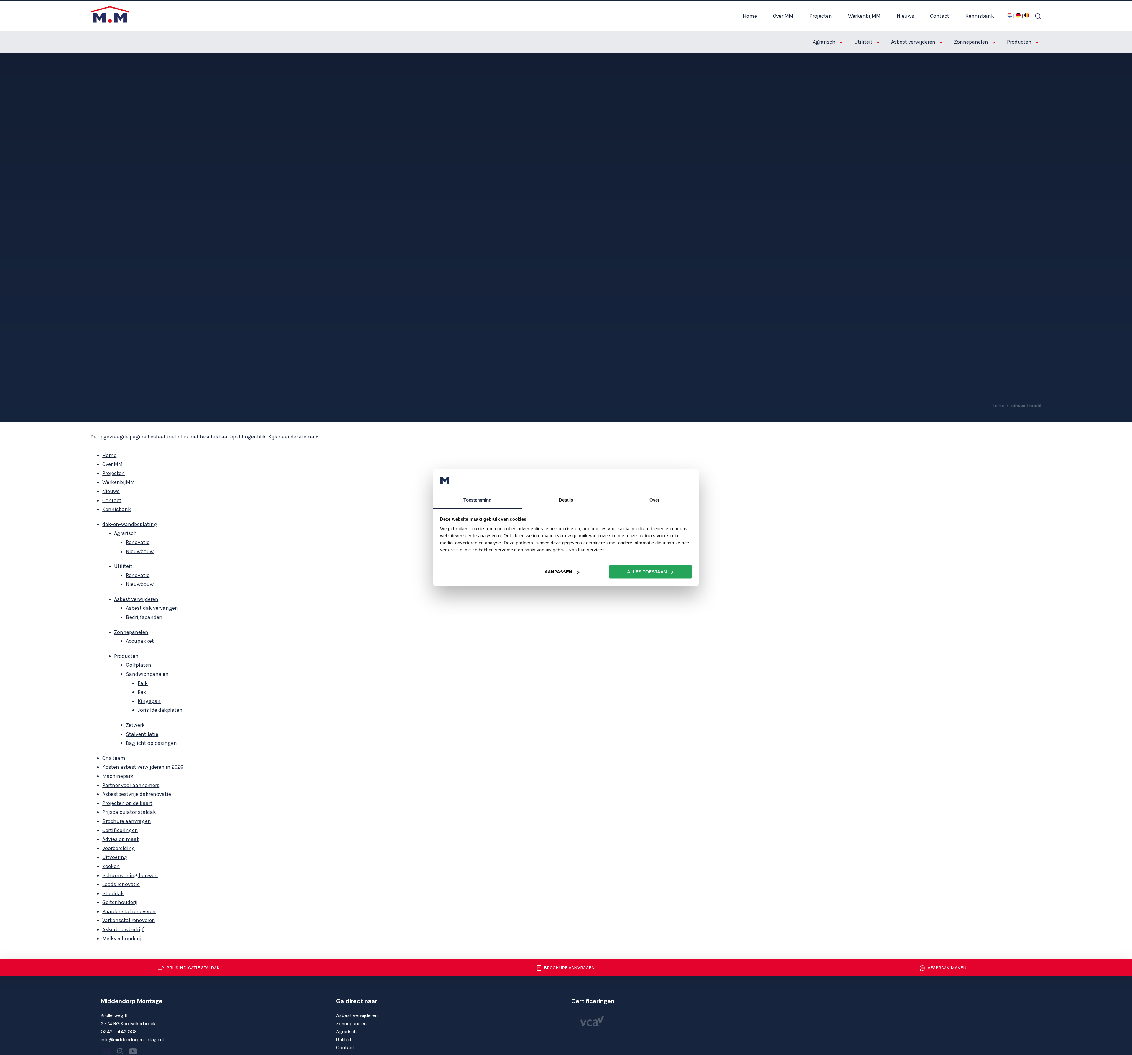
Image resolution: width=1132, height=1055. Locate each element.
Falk (143, 683)
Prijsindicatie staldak (192, 967)
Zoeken (111, 866)
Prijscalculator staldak (129, 812)
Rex (142, 692)
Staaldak (113, 893)
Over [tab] (654, 499)
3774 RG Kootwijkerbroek (128, 1024)
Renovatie (137, 542)
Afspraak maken (947, 967)
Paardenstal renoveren (129, 911)
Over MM (783, 16)
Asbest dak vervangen (152, 608)
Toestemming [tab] (477, 499)
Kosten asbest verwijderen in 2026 (142, 767)
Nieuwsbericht (1026, 406)
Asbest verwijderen (914, 42)
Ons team (113, 758)
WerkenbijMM (864, 16)
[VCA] (592, 1025)
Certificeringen (120, 830)
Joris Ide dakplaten (160, 710)
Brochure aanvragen (126, 821)
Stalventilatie (142, 734)
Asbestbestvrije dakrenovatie (136, 794)
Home (750, 16)
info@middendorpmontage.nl (132, 1039)
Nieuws (905, 16)
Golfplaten (138, 665)
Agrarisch (825, 42)
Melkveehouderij (122, 938)
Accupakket (140, 641)
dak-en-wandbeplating (129, 524)
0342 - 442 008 (119, 1031)
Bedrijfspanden (144, 617)
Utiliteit (864, 42)
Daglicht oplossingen (151, 743)
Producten (1020, 42)
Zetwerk (135, 725)
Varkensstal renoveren (128, 920)
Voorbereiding (118, 848)
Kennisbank (979, 16)
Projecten (820, 16)
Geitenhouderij (120, 902)
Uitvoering (114, 857)
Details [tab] (566, 499)
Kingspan (149, 701)
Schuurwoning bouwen (130, 875)
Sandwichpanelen (147, 674)
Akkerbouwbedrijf (123, 929)
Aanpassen (558, 571)
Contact (939, 16)
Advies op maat (120, 839)
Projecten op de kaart (127, 803)
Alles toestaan (647, 571)
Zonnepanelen (971, 42)
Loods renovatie (121, 884)
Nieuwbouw (140, 551)
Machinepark (118, 776)
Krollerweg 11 (114, 1015)
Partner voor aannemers (130, 785)
